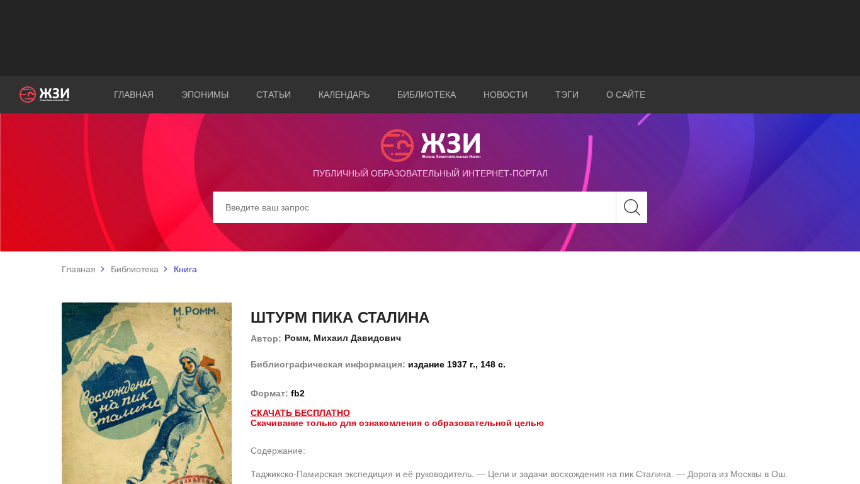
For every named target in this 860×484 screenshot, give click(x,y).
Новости (506, 94)
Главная (134, 94)
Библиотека (426, 94)
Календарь (344, 94)
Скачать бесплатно (300, 413)
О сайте (625, 94)
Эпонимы (205, 94)
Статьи (273, 94)
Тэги (567, 94)
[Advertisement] (430, 37)
